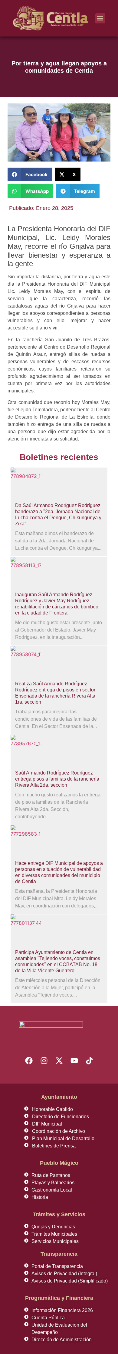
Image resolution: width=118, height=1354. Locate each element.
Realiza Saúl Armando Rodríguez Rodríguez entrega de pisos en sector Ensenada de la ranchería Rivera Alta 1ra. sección (55, 693)
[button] (100, 18)
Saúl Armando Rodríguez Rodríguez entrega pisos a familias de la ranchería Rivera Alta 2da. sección (57, 779)
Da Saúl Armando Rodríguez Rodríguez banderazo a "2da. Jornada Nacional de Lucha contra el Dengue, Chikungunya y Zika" (58, 514)
